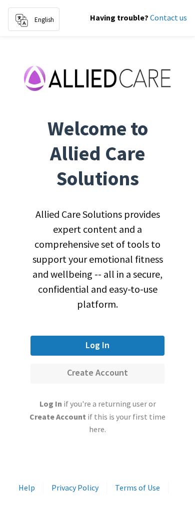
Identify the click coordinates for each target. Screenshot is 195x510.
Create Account (97, 372)
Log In (98, 345)
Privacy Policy (75, 488)
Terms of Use (137, 488)
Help (26, 488)
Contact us (168, 17)
